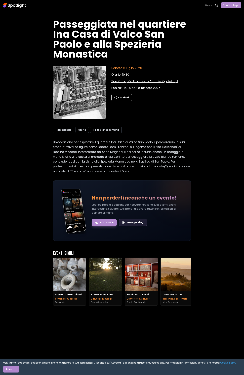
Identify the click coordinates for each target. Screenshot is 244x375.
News (208, 5)
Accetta (11, 369)
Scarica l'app (231, 5)
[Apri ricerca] (216, 5)
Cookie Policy (228, 362)
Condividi (123, 97)
